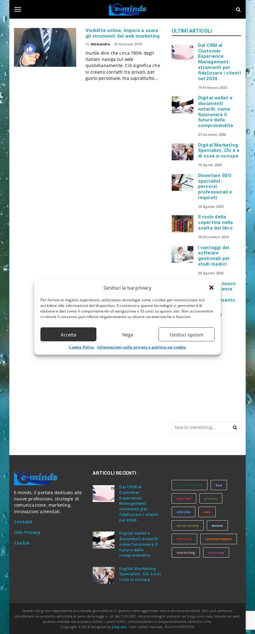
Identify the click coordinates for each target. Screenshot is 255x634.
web (207, 511)
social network (190, 485)
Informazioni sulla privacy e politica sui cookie (141, 347)
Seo (219, 485)
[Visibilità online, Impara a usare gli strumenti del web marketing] (45, 47)
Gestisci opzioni (186, 334)
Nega (127, 334)
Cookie (21, 543)
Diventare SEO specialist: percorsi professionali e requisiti (215, 186)
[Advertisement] (213, 368)
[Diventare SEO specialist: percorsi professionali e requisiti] (182, 182)
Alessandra (100, 44)
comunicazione (218, 538)
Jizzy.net (119, 626)
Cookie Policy (81, 347)
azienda (183, 511)
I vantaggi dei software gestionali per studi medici (214, 256)
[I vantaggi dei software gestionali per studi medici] (182, 254)
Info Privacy (27, 532)
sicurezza (216, 552)
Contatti (23, 522)
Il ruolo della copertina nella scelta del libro (215, 222)
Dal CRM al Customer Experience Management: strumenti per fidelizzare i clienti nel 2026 (219, 62)
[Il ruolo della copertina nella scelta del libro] (182, 223)
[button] (211, 288)
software (184, 538)
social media (188, 525)
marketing (186, 552)
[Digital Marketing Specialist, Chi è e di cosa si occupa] (182, 152)
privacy (210, 498)
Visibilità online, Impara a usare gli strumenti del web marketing (123, 33)
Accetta (68, 334)
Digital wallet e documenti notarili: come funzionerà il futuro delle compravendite (216, 111)
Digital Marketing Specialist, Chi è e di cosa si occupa (219, 150)
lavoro (217, 525)
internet (184, 498)
